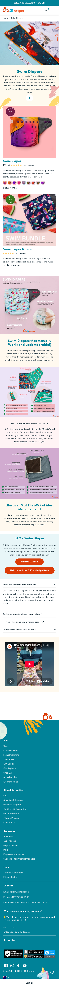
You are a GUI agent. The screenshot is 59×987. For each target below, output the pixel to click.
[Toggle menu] (53, 10)
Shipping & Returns (13, 800)
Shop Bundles (10, 777)
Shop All (7, 772)
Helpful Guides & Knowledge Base (29, 570)
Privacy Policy (10, 877)
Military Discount (11, 813)
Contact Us (9, 822)
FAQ (5, 795)
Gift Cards (8, 763)
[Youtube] (24, 965)
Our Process (9, 840)
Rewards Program (12, 804)
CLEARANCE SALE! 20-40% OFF (29, 3)
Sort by (29, 982)
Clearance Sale (10, 781)
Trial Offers (8, 759)
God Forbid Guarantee (14, 809)
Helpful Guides (29, 561)
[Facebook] (6, 965)
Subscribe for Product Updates (19, 858)
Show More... (10, 187)
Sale (5, 745)
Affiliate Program (11, 817)
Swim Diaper (12, 161)
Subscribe (9, 940)
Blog (5, 849)
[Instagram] (12, 965)
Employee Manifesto (13, 854)
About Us (8, 836)
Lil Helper (28, 971)
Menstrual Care (11, 754)
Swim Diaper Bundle (17, 249)
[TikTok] (18, 965)
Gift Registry (9, 768)
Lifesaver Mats (10, 750)
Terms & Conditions (13, 872)
